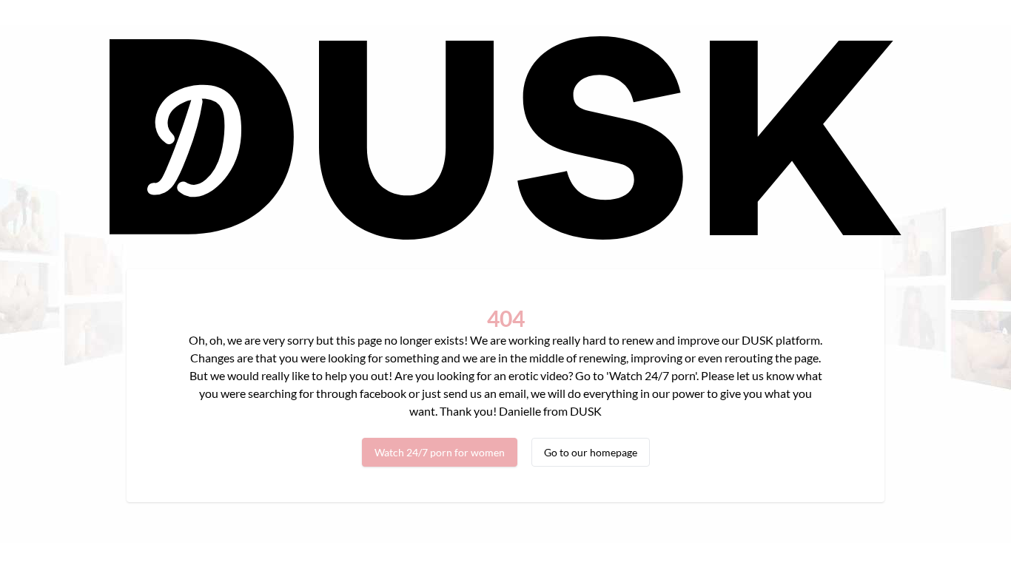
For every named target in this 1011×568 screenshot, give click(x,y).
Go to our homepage (590, 452)
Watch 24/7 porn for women (439, 452)
